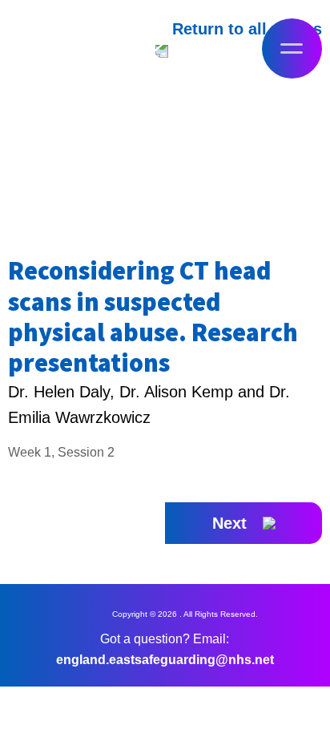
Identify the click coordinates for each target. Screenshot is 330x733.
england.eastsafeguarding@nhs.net (165, 660)
